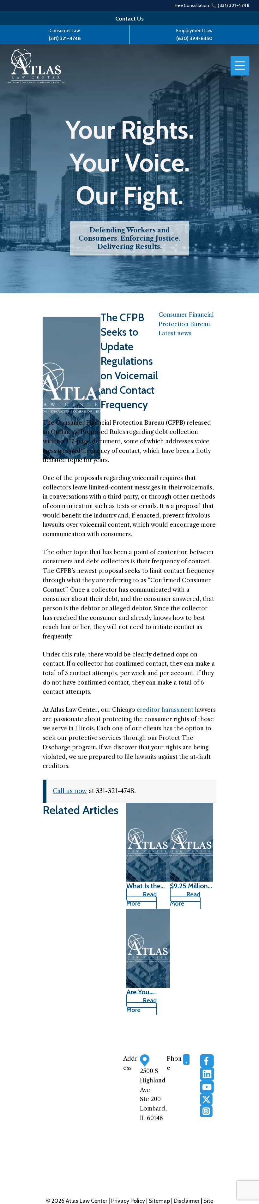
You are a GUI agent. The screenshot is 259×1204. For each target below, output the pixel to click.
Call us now (70, 791)
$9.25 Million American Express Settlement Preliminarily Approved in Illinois (189, 886)
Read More (141, 898)
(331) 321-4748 (65, 38)
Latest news (175, 333)
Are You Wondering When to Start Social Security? (147, 992)
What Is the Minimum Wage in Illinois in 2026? (143, 886)
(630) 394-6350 (194, 38)
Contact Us (129, 18)
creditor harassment (165, 709)
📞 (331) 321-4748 (230, 5)
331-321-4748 (189, 1078)
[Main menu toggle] (240, 66)
